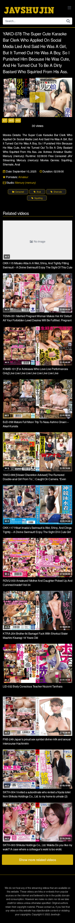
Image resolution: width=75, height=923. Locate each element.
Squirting (38, 198)
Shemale (57, 191)
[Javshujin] (29, 10)
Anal (38, 191)
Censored (19, 191)
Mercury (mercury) (25, 183)
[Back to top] (69, 915)
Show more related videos (37, 859)
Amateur (23, 177)
